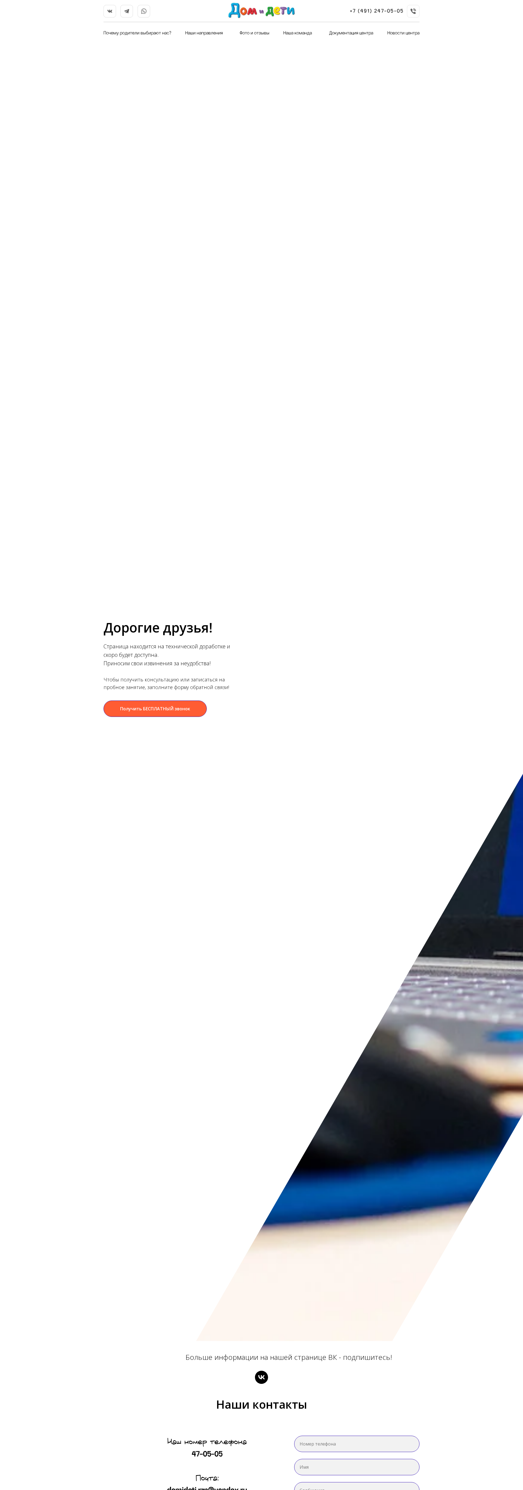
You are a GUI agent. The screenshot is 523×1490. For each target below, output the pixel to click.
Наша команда (297, 33)
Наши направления (204, 33)
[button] (155, 709)
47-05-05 (207, 1454)
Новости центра (403, 33)
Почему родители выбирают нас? (137, 33)
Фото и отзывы (254, 33)
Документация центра (351, 33)
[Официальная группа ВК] (261, 1377)
